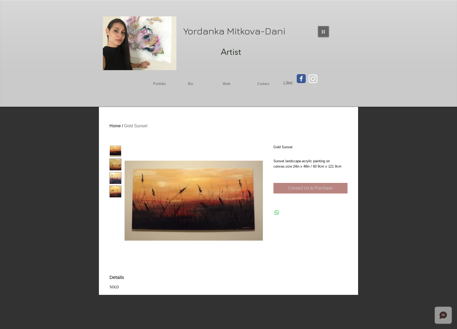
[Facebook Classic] (301, 78)
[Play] (323, 31)
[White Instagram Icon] (313, 79)
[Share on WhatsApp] (277, 212)
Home (115, 126)
